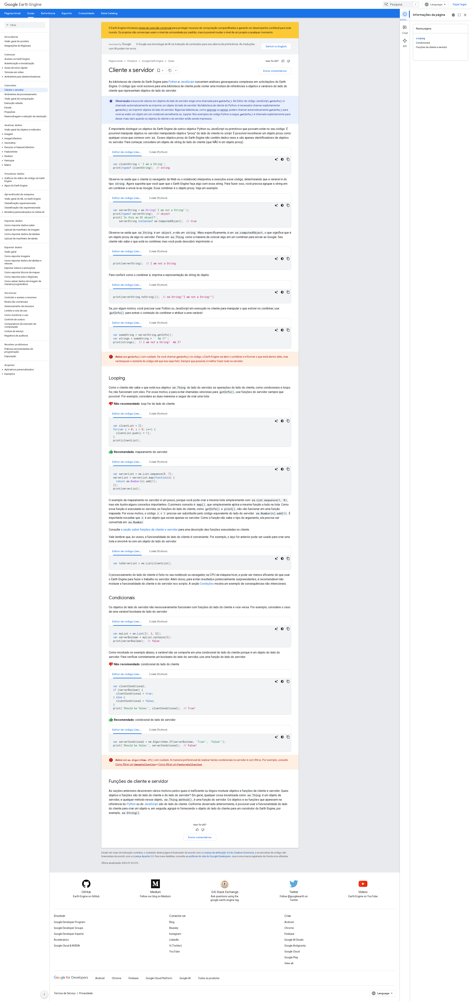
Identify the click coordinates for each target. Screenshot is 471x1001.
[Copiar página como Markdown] (170, 70)
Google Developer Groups (68, 927)
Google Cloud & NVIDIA (67, 945)
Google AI (185, 978)
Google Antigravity (295, 945)
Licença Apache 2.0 (143, 856)
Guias (30, 13)
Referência (48, 13)
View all (288, 963)
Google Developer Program (69, 922)
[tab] (127, 152)
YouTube (174, 951)
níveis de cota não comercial (155, 27)
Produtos (132, 61)
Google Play (291, 957)
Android (289, 922)
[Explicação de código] (276, 159)
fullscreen (459, 15)
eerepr (224, 109)
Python (172, 82)
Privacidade (86, 993)
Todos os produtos (208, 978)
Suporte (67, 13)
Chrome (289, 927)
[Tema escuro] (282, 159)
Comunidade (86, 13)
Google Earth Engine (152, 61)
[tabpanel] (200, 165)
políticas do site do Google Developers (210, 856)
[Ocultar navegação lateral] (44, 994)
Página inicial (12, 13)
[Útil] (283, 61)
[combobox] (401, 4)
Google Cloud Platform (159, 978)
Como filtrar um (135, 764)
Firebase (289, 933)
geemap (211, 109)
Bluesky (173, 927)
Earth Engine (30, 4)
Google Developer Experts (69, 933)
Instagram (175, 933)
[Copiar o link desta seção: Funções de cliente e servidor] (172, 781)
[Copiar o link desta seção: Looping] (128, 378)
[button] (24, 68)
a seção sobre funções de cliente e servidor (149, 529)
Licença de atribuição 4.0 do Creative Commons (228, 852)
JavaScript (187, 82)
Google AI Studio (294, 939)
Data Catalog (109, 13)
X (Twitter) (175, 945)
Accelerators (61, 939)
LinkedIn (174, 939)
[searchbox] (24, 25)
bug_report (453, 15)
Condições (207, 583)
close (465, 15)
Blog (171, 922)
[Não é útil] (288, 61)
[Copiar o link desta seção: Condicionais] (138, 598)
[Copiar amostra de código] (288, 159)
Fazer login (460, 4)
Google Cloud (292, 951)
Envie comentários (275, 70)
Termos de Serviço (65, 993)
